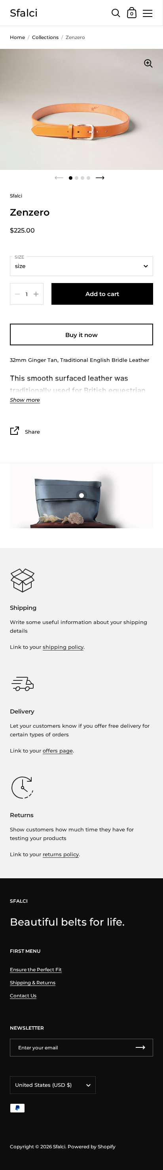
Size (19, 257)
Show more (25, 400)
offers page (58, 750)
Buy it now (81, 335)
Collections (45, 37)
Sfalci (24, 13)
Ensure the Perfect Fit (36, 970)
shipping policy (63, 647)
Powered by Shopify (92, 1147)
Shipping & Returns (32, 983)
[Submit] (140, 1047)
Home (17, 37)
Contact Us (23, 996)
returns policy (61, 854)
